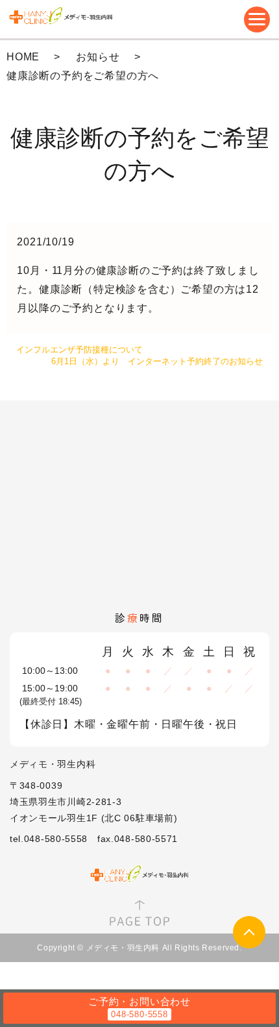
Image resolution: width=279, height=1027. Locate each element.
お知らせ (97, 56)
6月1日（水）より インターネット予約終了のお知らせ (157, 361)
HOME (23, 56)
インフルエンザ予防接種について (79, 349)
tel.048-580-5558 (49, 839)
